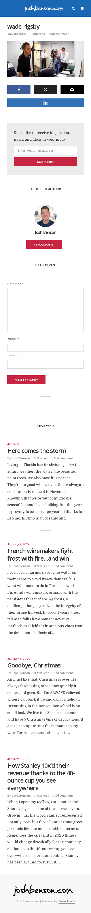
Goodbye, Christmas (34, 665)
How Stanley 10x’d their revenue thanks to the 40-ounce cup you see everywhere (41, 777)
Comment (15, 284)
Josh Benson (21, 458)
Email (13, 356)
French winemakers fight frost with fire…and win (40, 554)
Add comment (59, 34)
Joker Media (67, 901)
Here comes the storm (36, 450)
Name (13, 338)
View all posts (44, 244)
